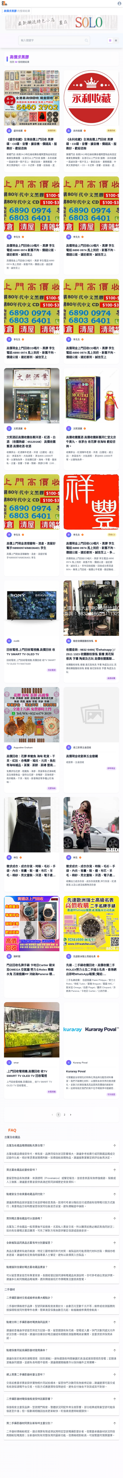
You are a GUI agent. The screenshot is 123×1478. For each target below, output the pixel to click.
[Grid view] (110, 40)
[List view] (116, 40)
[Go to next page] (70, 1114)
